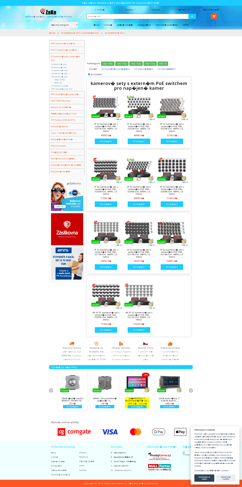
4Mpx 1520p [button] (136, 63)
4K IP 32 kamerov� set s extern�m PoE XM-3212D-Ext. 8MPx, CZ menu (139, 316)
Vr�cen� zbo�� (86, 461)
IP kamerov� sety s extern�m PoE (80, 33)
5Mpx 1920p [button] (150, 63)
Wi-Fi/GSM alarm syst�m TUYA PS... (137, 399)
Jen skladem (96, 74)
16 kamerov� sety (59, 73)
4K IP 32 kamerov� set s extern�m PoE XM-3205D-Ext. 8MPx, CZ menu (105, 316)
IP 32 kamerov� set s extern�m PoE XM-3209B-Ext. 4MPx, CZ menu (172, 190)
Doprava (156, 10)
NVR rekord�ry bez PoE (61, 89)
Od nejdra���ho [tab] (167, 69)
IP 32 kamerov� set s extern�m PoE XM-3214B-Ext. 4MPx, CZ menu (172, 253)
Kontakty (129, 10)
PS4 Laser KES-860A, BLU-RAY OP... (169, 399)
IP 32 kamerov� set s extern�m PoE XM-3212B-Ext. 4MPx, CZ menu (106, 253)
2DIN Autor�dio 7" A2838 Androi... (105, 399)
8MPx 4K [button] (163, 63)
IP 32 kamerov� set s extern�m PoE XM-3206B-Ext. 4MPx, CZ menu (139, 190)
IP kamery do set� (59, 86)
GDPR (186, 25)
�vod (96, 25)
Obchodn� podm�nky (167, 25)
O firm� (101, 10)
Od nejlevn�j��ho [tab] (144, 69)
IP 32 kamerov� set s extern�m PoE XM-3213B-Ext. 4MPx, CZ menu (139, 253)
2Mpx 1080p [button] (108, 63)
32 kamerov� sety (115, 33)
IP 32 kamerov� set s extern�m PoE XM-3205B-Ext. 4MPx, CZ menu (106, 190)
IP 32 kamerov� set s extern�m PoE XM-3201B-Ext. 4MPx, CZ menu (106, 127)
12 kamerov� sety (59, 70)
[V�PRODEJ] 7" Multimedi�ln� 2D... (72, 399)
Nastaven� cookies (226, 478)
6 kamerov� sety (59, 64)
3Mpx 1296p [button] (122, 63)
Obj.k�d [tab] (93, 69)
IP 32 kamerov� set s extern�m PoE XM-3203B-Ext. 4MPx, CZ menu (172, 127)
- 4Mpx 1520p (58, 80)
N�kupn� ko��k (210, 10)
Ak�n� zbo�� (125, 25)
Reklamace (83, 457)
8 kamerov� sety (59, 67)
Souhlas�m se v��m (204, 478)
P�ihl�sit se (183, 10)
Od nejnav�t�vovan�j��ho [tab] (115, 69)
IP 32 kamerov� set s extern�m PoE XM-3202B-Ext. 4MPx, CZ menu (139, 127)
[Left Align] (192, 16)
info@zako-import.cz (122, 470)
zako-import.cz (119, 483)
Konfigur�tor (144, 25)
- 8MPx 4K (56, 83)
